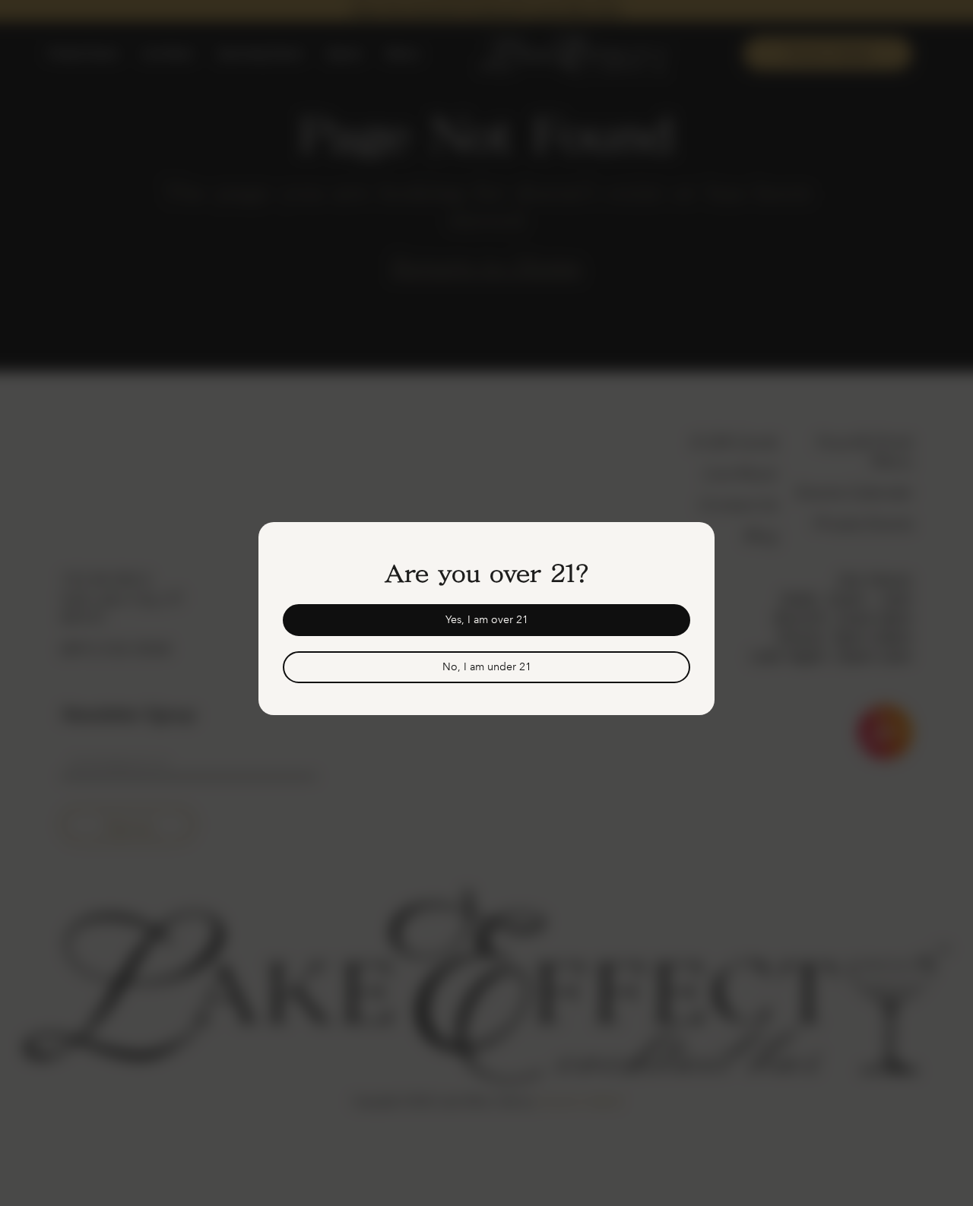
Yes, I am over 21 (486, 619)
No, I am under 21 (486, 666)
